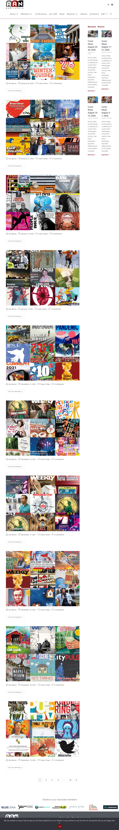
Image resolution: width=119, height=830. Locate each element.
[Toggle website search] (111, 14)
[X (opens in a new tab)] (108, 5)
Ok (60, 826)
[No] (116, 824)
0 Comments (57, 83)
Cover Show (43, 83)
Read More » (92, 91)
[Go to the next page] (76, 780)
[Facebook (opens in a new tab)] (112, 5)
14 (70, 780)
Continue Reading (16, 90)
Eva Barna (12, 83)
